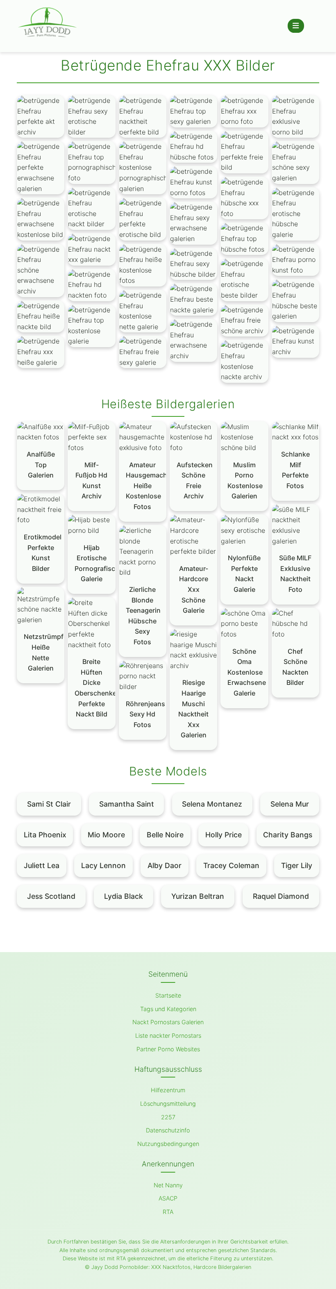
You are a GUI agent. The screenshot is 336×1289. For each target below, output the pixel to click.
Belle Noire (165, 834)
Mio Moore (106, 834)
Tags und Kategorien (168, 1008)
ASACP (168, 1198)
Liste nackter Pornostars (168, 1035)
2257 (168, 1117)
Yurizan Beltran (197, 896)
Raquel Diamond (281, 896)
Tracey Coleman (231, 865)
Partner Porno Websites (168, 1049)
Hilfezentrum (168, 1090)
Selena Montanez (212, 804)
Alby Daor (165, 865)
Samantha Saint (126, 804)
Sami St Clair (49, 804)
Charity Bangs (287, 834)
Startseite (168, 995)
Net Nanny (168, 1185)
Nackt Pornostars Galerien (168, 1021)
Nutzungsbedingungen (168, 1143)
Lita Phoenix (45, 834)
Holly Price (223, 834)
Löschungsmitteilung (168, 1103)
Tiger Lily (296, 865)
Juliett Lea (41, 865)
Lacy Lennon (103, 865)
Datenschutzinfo (168, 1130)
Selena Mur (289, 804)
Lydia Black (123, 896)
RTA (168, 1211)
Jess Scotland (51, 896)
